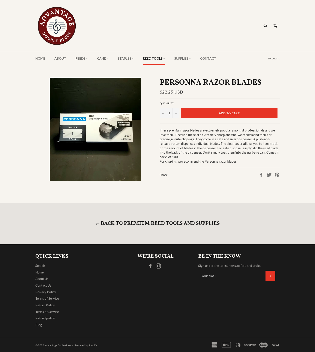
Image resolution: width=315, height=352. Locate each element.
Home (40, 58)
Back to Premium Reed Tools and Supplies (160, 223)
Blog (38, 325)
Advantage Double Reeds (59, 345)
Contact (208, 58)
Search (40, 265)
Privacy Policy (45, 292)
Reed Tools (153, 58)
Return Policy (45, 305)
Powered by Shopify (86, 345)
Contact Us (43, 285)
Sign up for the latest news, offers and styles (229, 265)
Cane (101, 58)
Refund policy (45, 318)
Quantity (167, 103)
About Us (41, 279)
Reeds (80, 58)
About (60, 58)
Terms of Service (47, 298)
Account (274, 58)
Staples (125, 58)
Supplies (181, 58)
